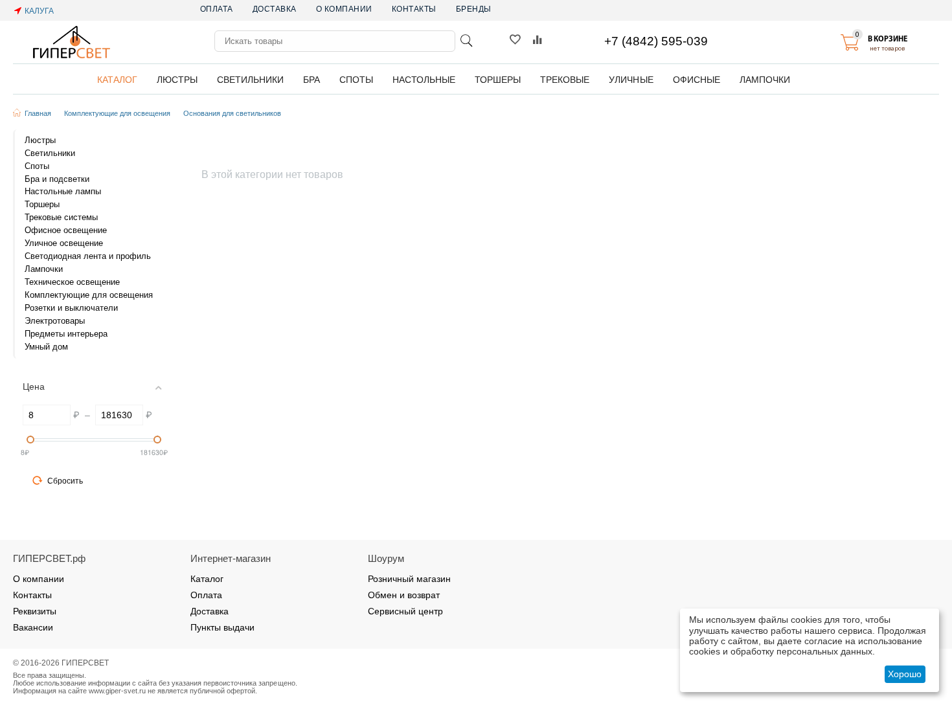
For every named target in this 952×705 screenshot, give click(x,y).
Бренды (474, 9)
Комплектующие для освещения (117, 113)
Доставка (275, 9)
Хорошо (905, 674)
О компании (344, 9)
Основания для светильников (232, 113)
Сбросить (65, 481)
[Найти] (466, 40)
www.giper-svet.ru (117, 691)
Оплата (216, 9)
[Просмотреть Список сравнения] (537, 43)
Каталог (206, 579)
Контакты (414, 9)
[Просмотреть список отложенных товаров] (514, 43)
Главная (38, 113)
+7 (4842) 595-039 (656, 41)
